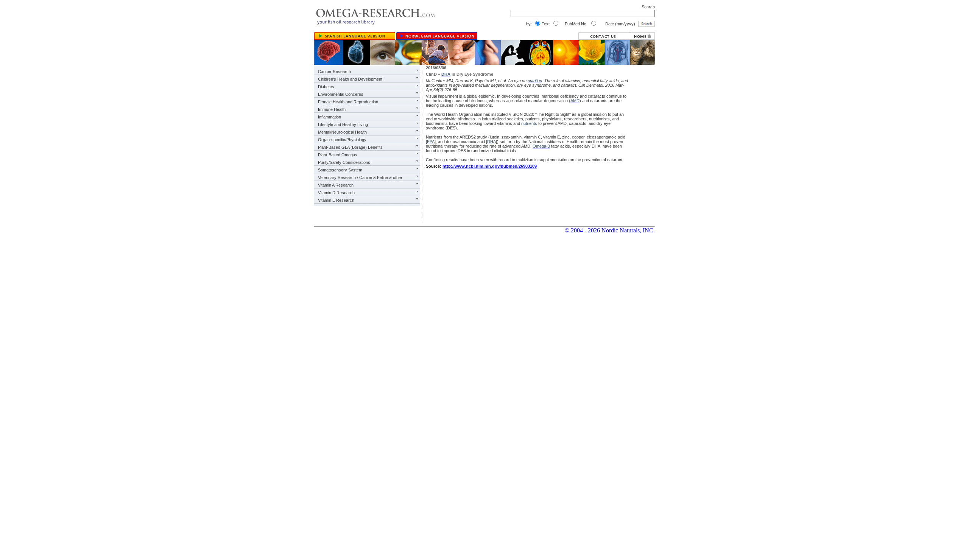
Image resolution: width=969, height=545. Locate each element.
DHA (445, 74)
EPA (431, 141)
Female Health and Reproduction (348, 102)
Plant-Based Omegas (337, 155)
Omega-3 (541, 146)
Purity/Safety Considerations (344, 162)
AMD (575, 100)
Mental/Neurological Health (342, 132)
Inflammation (329, 117)
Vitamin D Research (336, 192)
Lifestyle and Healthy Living (343, 124)
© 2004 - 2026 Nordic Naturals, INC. (610, 230)
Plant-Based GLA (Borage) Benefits (350, 147)
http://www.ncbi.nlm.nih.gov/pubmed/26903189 (489, 166)
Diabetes (326, 86)
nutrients (529, 123)
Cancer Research (334, 71)
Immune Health (332, 109)
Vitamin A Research (336, 185)
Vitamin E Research (336, 200)
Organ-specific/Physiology (342, 139)
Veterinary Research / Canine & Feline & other (360, 177)
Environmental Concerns (340, 94)
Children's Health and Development (350, 79)
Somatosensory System (340, 170)
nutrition (535, 80)
